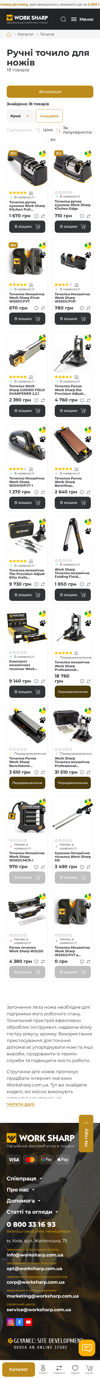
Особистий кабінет (43, 1368)
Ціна (47, 130)
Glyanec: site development (48, 1341)
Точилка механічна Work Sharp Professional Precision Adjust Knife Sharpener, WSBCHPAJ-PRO (72, 665)
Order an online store (41, 1347)
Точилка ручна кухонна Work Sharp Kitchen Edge (73, 205)
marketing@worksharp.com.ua (43, 1296)
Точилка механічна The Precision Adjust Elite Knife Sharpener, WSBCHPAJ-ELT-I (27, 573)
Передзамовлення (73, 692)
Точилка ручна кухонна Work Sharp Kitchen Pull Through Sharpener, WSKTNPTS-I (27, 205)
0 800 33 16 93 (31, 1224)
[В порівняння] (43, 216)
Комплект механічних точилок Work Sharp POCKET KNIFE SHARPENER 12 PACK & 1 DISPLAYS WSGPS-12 (27, 665)
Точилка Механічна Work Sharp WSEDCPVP (72, 297)
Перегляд (27, 168)
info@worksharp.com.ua (35, 1255)
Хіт (53, 140)
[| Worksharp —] (27, 19)
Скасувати (49, 116)
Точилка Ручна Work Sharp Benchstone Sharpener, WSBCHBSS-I (22, 762)
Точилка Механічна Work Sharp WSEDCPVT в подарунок (72, 951)
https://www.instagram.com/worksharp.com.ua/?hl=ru (10, 1322)
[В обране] (36, 216)
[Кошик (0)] (89, 1368)
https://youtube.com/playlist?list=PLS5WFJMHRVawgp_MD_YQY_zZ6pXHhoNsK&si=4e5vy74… (28, 1322)
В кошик (23, 226)
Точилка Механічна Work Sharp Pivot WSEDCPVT (26, 297)
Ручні (16, 116)
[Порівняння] (59, 1368)
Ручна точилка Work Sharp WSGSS (26, 949)
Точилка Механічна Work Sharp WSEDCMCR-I (26, 856)
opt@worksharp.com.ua (34, 1268)
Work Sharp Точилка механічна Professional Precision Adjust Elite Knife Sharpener (72, 762)
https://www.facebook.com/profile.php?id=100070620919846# (19, 1322)
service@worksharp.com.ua (39, 1309)
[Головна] (9, 34)
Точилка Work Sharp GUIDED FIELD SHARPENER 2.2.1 (27, 389)
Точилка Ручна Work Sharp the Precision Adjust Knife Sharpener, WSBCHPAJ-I (69, 389)
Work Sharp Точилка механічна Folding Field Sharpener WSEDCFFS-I (72, 573)
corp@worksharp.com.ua (36, 1282)
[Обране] (75, 1368)
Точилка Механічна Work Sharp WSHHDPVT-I (26, 482)
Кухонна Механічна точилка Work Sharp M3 (73, 856)
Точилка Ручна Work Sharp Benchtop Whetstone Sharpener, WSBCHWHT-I (68, 482)
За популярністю (77, 130)
